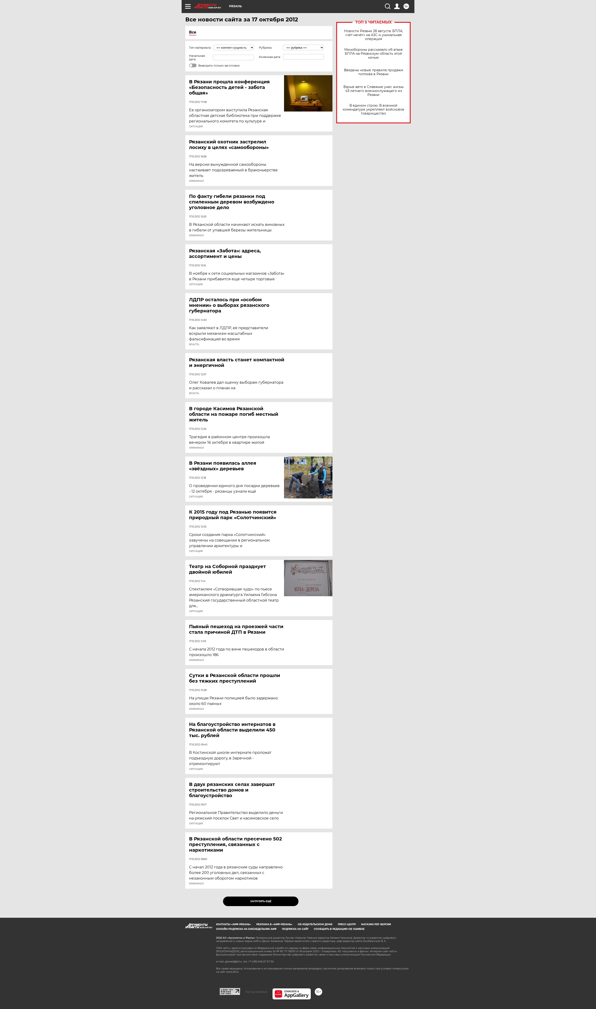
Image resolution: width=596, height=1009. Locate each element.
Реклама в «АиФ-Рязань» (274, 924)
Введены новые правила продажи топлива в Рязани (373, 72)
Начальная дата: (197, 57)
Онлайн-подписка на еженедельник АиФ (246, 929)
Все (192, 32)
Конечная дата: (270, 57)
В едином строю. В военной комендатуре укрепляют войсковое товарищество (373, 109)
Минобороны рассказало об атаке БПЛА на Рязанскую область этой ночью (373, 54)
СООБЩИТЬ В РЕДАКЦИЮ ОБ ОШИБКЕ (339, 929)
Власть (194, 344)
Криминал (196, 181)
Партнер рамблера (256, 991)
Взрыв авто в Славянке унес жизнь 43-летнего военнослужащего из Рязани (373, 91)
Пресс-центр (347, 924)
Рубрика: (265, 47)
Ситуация (196, 126)
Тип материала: (200, 47)
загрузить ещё (260, 901)
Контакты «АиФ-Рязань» (233, 924)
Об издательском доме (315, 924)
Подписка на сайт (295, 929)
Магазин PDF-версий (376, 924)
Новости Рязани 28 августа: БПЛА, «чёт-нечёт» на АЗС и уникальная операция (373, 35)
